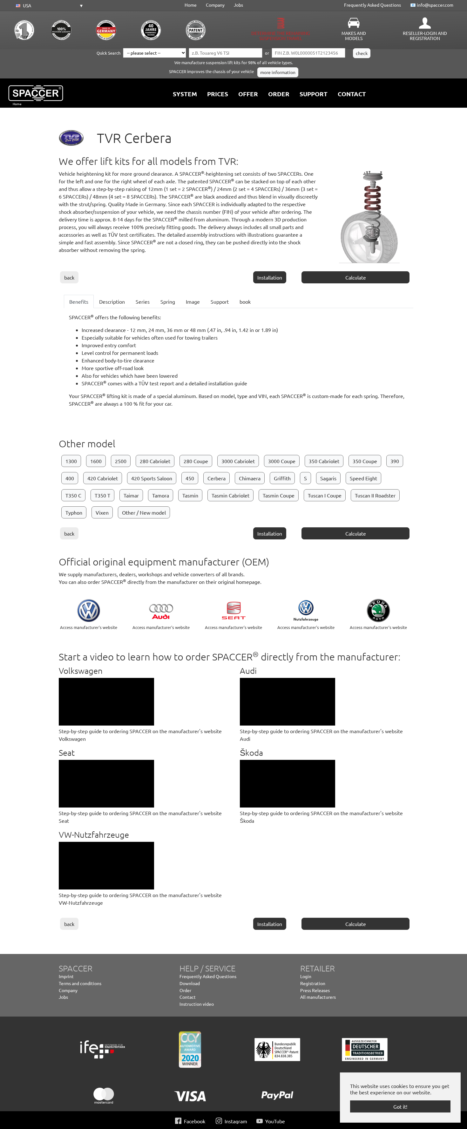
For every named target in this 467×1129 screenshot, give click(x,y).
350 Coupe (365, 461)
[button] (49, 5)
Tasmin (190, 495)
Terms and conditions (80, 983)
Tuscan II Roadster (375, 495)
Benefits (78, 301)
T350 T (102, 495)
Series (143, 301)
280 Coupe (196, 461)
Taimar (131, 495)
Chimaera (250, 478)
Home (191, 5)
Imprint (66, 976)
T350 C (73, 495)
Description (112, 301)
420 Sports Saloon (151, 478)
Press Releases (315, 990)
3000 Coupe (281, 461)
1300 (71, 461)
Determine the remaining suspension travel (280, 35)
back (69, 277)
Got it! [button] (400, 1106)
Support (220, 301)
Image (193, 301)
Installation (269, 277)
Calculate (355, 277)
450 (190, 478)
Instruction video (196, 1004)
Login (305, 976)
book (245, 301)
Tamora (160, 495)
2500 (120, 461)
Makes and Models (354, 35)
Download (189, 983)
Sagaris (328, 478)
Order (185, 990)
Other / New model (144, 512)
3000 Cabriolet (238, 461)
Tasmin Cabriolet (230, 495)
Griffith (282, 478)
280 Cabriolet (155, 461)
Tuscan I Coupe (325, 495)
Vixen (102, 512)
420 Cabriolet (102, 478)
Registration (312, 983)
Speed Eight (363, 478)
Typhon (73, 512)
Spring (167, 301)
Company (215, 5)
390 (394, 461)
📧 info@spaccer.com (431, 5)
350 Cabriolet (324, 461)
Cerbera (216, 478)
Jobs (238, 5)
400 (69, 478)
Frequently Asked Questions (372, 5)
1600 (96, 461)
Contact (187, 997)
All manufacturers (318, 997)
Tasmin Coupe (278, 495)
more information (277, 72)
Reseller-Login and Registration (425, 35)
